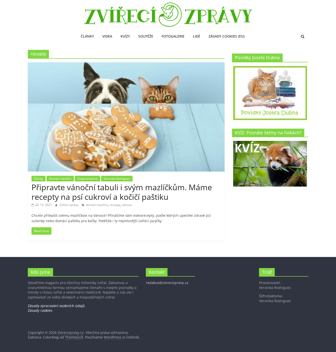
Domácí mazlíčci (60, 178)
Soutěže (145, 36)
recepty (115, 205)
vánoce (127, 205)
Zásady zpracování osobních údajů (56, 305)
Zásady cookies (40, 310)
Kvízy (125, 36)
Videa (107, 36)
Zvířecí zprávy (69, 205)
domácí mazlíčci (97, 205)
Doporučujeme (87, 178)
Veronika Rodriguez (117, 178)
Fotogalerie (173, 36)
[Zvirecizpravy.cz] (168, 5)
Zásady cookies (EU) (226, 36)
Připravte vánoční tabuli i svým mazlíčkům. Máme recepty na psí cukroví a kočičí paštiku (121, 192)
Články (87, 36)
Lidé (196, 36)
